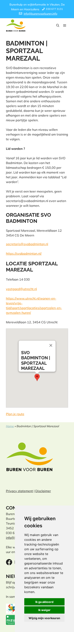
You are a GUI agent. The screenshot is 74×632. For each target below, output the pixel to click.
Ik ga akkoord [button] (44, 602)
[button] (57, 25)
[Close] (50, 345)
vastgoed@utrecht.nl (21, 289)
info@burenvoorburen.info (40, 13)
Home (10, 426)
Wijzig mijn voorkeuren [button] (44, 618)
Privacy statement (19, 491)
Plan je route (15, 414)
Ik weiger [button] (44, 610)
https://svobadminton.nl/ (24, 253)
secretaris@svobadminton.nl (27, 244)
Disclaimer (43, 491)
